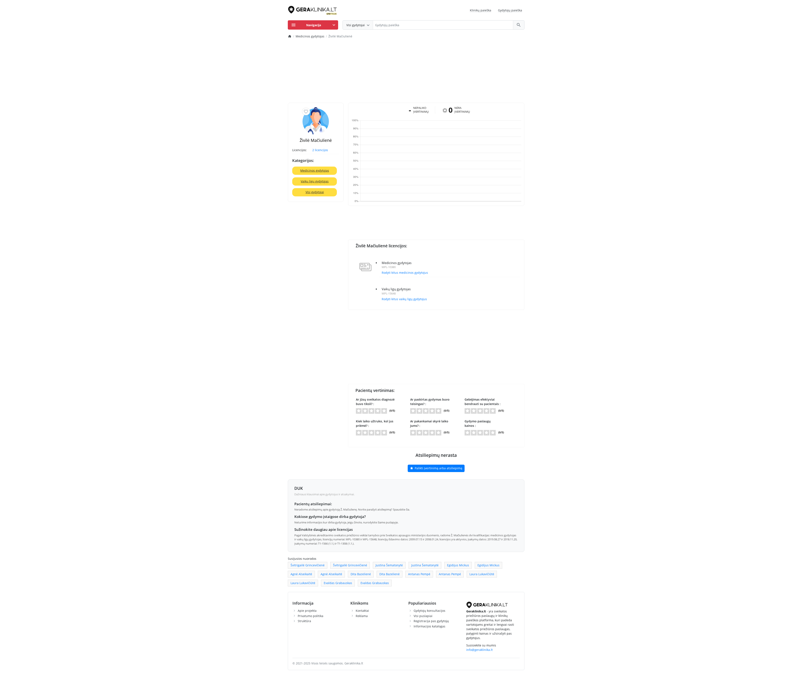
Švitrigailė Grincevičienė (308, 565)
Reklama (362, 616)
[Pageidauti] (306, 111)
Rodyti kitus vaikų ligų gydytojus (404, 299)
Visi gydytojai (315, 192)
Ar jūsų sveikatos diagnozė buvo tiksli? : (375, 401)
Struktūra (304, 621)
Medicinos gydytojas (314, 170)
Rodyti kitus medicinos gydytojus (405, 273)
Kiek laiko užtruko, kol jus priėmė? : (374, 423)
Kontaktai (362, 611)
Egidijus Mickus (458, 565)
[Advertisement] (406, 71)
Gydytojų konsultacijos (429, 611)
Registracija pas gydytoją (431, 621)
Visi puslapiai (423, 616)
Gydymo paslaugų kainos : (478, 423)
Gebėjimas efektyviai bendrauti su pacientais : (483, 401)
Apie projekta (307, 611)
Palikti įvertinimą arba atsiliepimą (438, 468)
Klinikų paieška (480, 10)
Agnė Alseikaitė (301, 574)
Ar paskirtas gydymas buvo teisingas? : (430, 401)
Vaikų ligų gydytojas (315, 181)
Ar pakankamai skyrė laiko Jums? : (429, 423)
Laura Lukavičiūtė (481, 574)
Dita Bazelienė (361, 574)
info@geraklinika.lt (479, 650)
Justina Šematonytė (389, 565)
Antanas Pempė (419, 574)
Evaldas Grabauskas (338, 583)
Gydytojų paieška (510, 10)
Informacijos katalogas (429, 626)
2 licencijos (320, 150)
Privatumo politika (310, 616)
